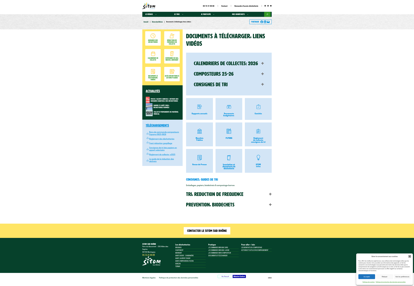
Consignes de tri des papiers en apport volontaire (163, 148)
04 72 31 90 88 (148, 254)
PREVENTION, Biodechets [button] (210, 205)
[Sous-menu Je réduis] (156, 14)
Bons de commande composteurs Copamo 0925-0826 (164, 133)
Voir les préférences (402, 277)
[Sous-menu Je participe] (213, 14)
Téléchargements (157, 125)
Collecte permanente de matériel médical (166, 113)
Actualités (153, 91)
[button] (410, 256)
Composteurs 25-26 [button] (214, 74)
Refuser (384, 277)
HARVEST (270, 278)
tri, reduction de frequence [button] (214, 194)
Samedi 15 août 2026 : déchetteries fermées (162, 106)
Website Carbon (239, 276)
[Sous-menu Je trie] (182, 14)
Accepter (367, 277)
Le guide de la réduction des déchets (161, 160)
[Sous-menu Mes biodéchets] (247, 14)
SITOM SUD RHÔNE (149, 244)
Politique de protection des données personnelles (391, 282)
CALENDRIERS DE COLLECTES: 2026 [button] (226, 63)
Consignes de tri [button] (211, 84)
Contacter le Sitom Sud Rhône (207, 230)
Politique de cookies (369, 282)
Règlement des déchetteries (161, 139)
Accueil (146, 22)
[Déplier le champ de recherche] (267, 14)
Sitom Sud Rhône (157, 22)
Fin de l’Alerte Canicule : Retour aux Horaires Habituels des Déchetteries (164, 100)
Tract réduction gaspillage (160, 143)
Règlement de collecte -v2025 (162, 154)
